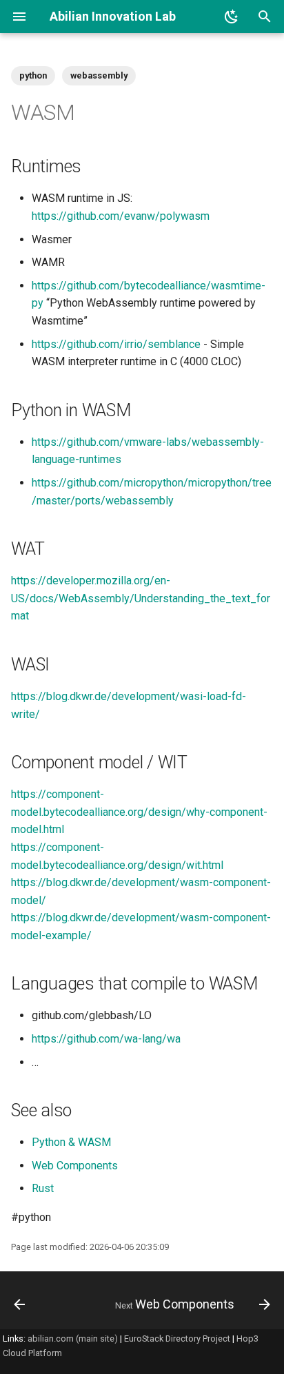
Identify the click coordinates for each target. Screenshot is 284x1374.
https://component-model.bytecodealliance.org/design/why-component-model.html (139, 812)
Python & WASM (71, 1142)
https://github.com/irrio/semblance (116, 344)
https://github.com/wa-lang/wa (106, 1038)
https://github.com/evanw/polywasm (121, 216)
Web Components (75, 1165)
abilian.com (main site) (73, 1338)
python (33, 75)
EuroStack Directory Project (177, 1338)
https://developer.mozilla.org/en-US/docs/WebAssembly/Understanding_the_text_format (140, 598)
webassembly (99, 75)
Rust (43, 1188)
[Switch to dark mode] (231, 16)
